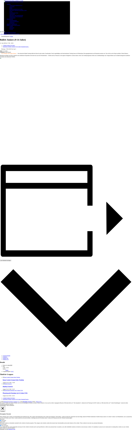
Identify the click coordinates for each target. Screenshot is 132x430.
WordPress (30, 401)
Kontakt (11, 29)
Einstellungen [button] (3, 405)
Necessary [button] (2, 419)
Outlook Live (6, 359)
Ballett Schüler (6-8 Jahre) (9, 45)
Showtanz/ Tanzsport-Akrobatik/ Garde (18, 10)
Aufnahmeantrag (13, 20)
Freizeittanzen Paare (13, 12)
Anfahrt (11, 26)
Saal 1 (12, 371)
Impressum (11, 27)
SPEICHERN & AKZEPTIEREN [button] (7, 428)
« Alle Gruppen (3, 34)
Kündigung (11, 22)
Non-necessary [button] (3, 424)
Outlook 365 (5, 358)
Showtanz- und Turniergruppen (16, 15)
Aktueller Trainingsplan (12, 24)
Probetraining (12, 17)
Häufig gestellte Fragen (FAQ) (13, 25)
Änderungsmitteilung (14, 21)
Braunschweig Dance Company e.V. (11, 401)
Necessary (4, 420)
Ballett (10, 7)
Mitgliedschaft (10, 19)
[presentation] (11, 377)
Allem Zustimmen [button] (10, 405)
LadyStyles (11, 6)
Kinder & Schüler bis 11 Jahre (16, 9)
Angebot (9, 4)
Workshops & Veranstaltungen (16, 16)
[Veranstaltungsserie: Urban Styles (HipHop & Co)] (15, 389)
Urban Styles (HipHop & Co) (15, 5)
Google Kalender (6, 355)
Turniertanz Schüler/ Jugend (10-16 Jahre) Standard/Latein (16, 46)
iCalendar (5, 357)
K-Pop (10, 11)
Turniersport (12, 14)
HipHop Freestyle (8, 386)
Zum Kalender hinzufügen (6, 260)
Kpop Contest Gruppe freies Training (13, 380)
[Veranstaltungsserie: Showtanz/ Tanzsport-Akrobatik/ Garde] (15, 395)
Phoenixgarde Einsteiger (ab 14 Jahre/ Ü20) (15, 393)
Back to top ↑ (39, 401)
